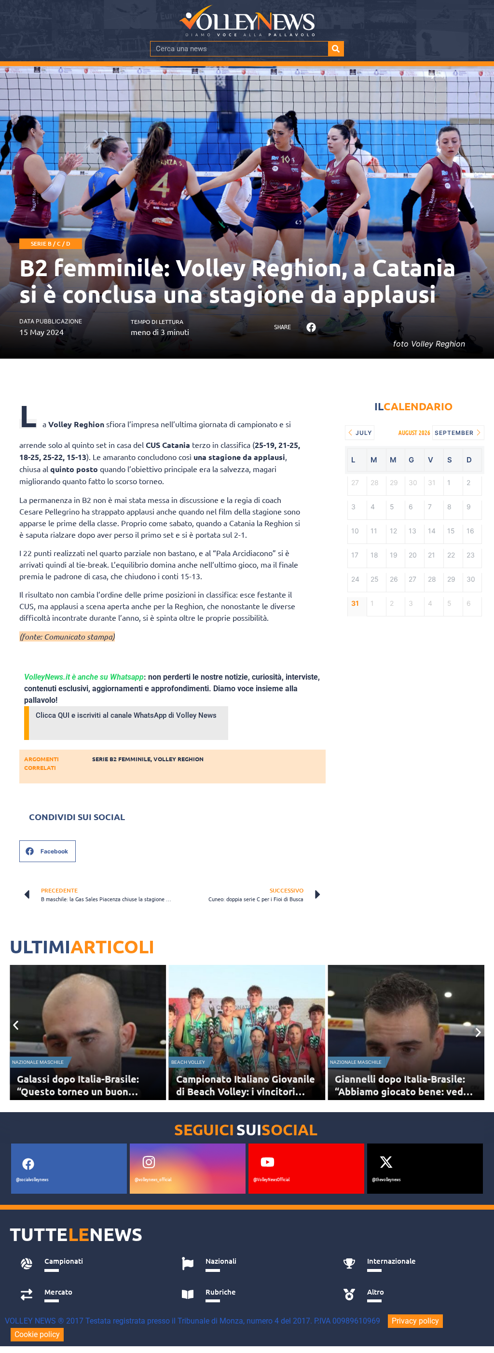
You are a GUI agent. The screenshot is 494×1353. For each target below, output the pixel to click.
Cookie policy (37, 1334)
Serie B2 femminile (121, 759)
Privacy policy (415, 1320)
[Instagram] (149, 1162)
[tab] (90, 1263)
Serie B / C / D (50, 243)
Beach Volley (188, 1062)
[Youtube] (267, 1162)
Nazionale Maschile (38, 1062)
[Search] (335, 49)
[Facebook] (28, 1164)
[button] (311, 327)
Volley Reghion (178, 759)
